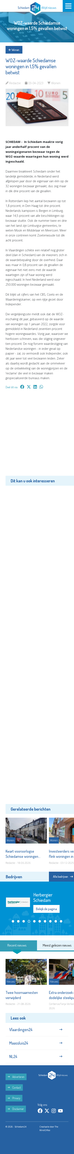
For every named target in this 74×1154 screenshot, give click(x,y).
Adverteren (18, 1077)
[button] (13, 924)
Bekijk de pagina (46, 910)
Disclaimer (18, 1109)
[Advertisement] (37, 435)
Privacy (16, 1098)
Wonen (15, 50)
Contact (16, 1087)
